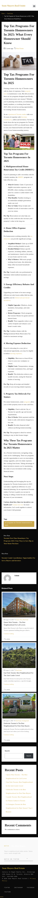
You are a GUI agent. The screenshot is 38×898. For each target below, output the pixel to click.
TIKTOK (7, 887)
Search (7, 751)
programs (27, 402)
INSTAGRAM (18, 887)
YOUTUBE (7, 891)
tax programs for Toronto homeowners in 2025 (18, 524)
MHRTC (21, 177)
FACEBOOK (31, 887)
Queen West (19, 619)
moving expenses (16, 353)
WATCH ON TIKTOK (16, 858)
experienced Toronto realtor (17, 114)
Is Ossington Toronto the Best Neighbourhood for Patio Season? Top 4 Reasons (19, 808)
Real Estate (10, 13)
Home (3, 13)
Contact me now (18, 505)
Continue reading (9, 633)
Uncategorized (25, 721)
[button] (34, 6)
